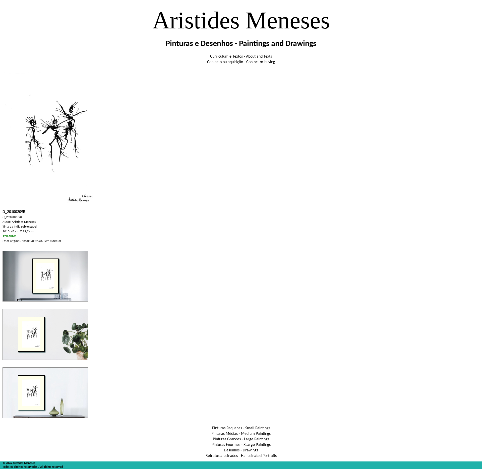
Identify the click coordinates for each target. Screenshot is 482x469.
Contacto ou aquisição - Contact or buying (241, 62)
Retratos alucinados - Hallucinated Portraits (241, 456)
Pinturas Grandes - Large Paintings (241, 439)
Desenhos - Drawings (241, 450)
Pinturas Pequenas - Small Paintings (241, 428)
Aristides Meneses (241, 20)
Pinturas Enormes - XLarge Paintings (241, 445)
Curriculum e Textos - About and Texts (241, 57)
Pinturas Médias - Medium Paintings (241, 434)
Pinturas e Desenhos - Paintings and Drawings (241, 44)
